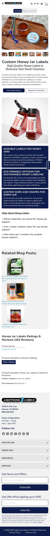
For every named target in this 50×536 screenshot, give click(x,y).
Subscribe (25, 487)
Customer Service (9, 349)
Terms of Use (30, 532)
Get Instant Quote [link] (14, 90)
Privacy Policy (14, 532)
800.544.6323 (8, 412)
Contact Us (48, 165)
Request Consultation (29, 11)
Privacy (40, 522)
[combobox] (31, 3)
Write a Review (9, 362)
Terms (35, 522)
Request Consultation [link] (36, 90)
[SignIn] (38, 3)
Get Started (17, 11)
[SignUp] (42, 3)
